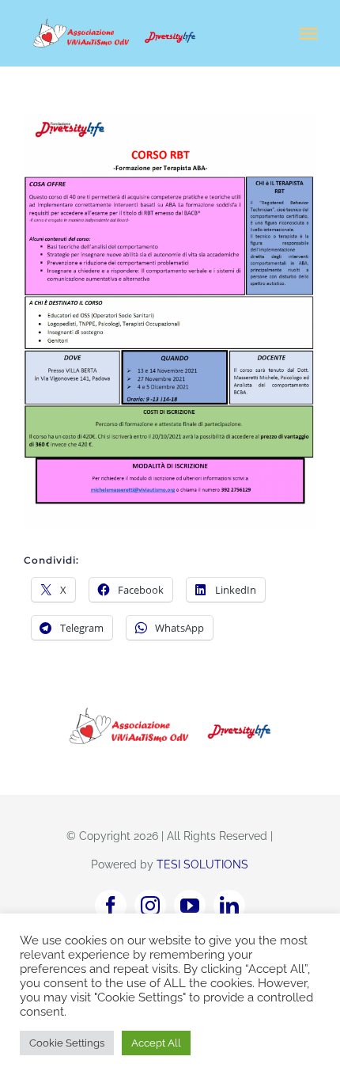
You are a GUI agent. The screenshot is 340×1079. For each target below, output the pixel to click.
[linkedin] (229, 905)
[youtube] (190, 905)
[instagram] (150, 905)
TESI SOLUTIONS (202, 864)
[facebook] (111, 905)
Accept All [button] (156, 1043)
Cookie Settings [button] (66, 1043)
